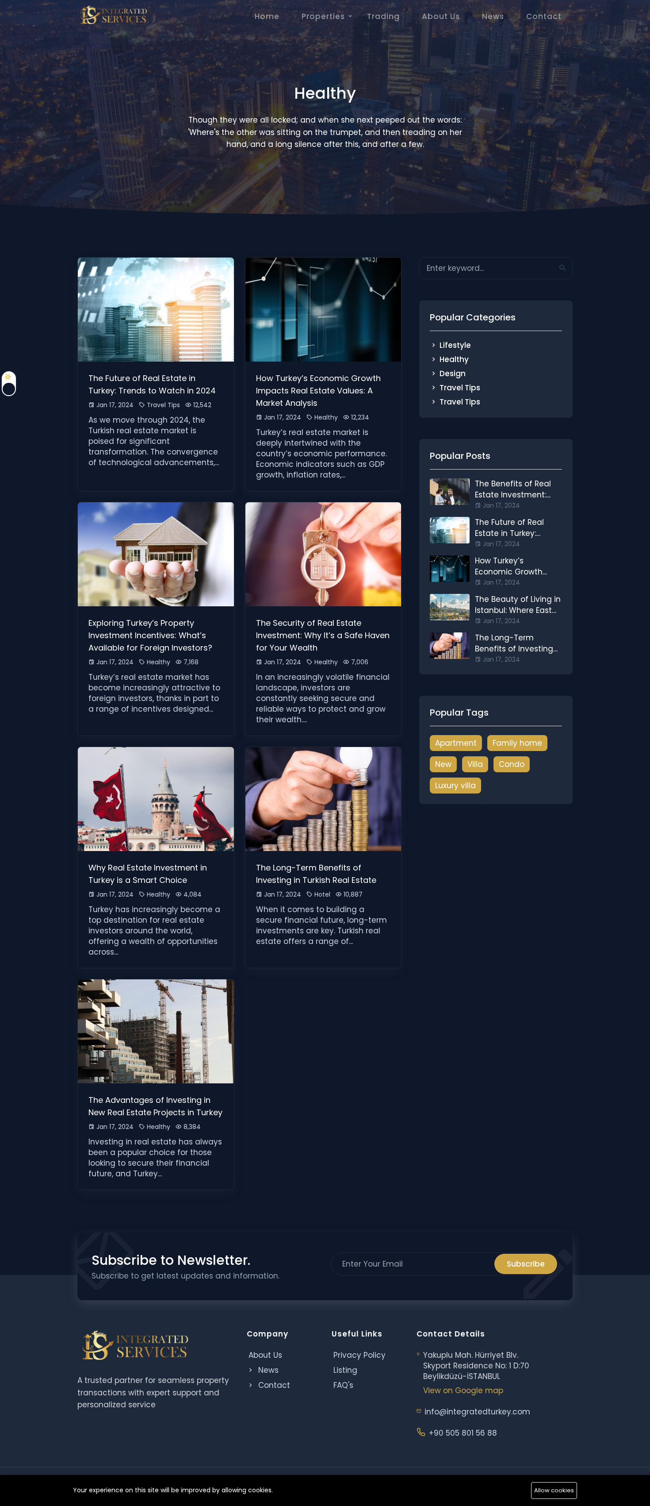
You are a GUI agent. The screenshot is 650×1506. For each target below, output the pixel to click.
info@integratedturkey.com (477, 1411)
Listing (345, 1370)
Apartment (456, 743)
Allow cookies (554, 1490)
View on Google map (463, 1390)
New (443, 764)
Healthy (454, 359)
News (493, 16)
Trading (383, 16)
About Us (441, 16)
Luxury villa (455, 785)
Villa (475, 764)
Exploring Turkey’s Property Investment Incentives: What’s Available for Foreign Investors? (150, 635)
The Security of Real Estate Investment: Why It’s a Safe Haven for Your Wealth (323, 635)
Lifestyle (455, 345)
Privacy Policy (359, 1355)
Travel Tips (460, 387)
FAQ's (343, 1385)
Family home (517, 743)
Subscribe (526, 1264)
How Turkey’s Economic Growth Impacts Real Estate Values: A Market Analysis (318, 390)
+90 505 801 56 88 (463, 1433)
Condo (511, 764)
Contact (544, 16)
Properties (323, 16)
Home (267, 16)
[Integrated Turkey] (113, 15)
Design (453, 373)
